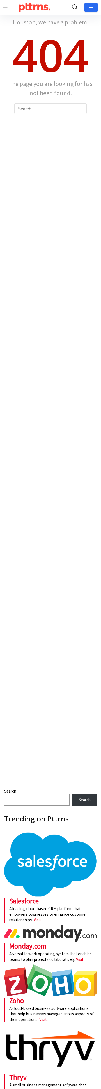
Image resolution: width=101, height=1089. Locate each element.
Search (10, 791)
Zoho (16, 1000)
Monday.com (27, 946)
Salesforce (24, 900)
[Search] (75, 7)
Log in (91, 7)
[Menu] (6, 7)
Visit (37, 919)
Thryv (18, 1077)
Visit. (79, 959)
